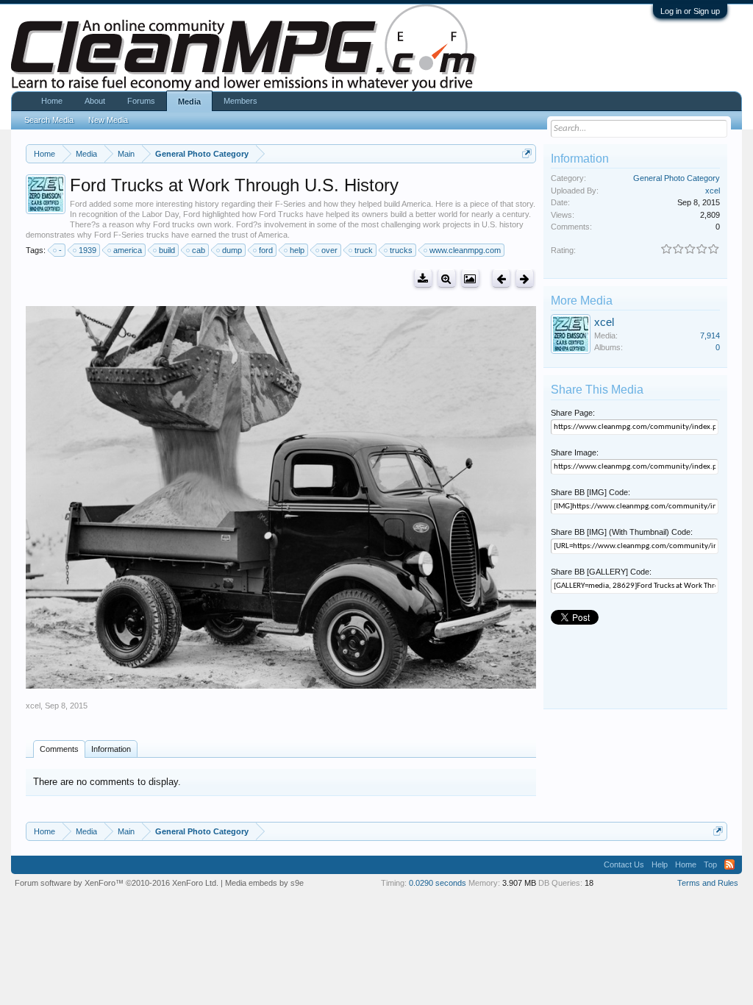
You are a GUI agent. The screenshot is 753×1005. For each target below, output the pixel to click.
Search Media (49, 120)
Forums (141, 100)
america (127, 250)
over (329, 250)
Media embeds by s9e (264, 882)
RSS (729, 864)
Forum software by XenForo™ (116, 882)
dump (232, 250)
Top (710, 864)
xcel (33, 705)
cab (198, 250)
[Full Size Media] (447, 278)
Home (52, 100)
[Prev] (501, 278)
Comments (59, 749)
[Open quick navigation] (527, 153)
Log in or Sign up (690, 11)
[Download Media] (423, 278)
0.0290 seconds (437, 882)
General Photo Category (676, 178)
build (167, 250)
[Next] (524, 278)
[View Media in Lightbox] (470, 278)
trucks (401, 250)
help (297, 250)
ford (266, 250)
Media (189, 101)
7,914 (710, 335)
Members (240, 100)
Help (660, 864)
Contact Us (624, 864)
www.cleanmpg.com (465, 250)
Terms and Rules (707, 882)
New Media (108, 120)
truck (363, 250)
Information (111, 749)
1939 (87, 250)
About (95, 100)
